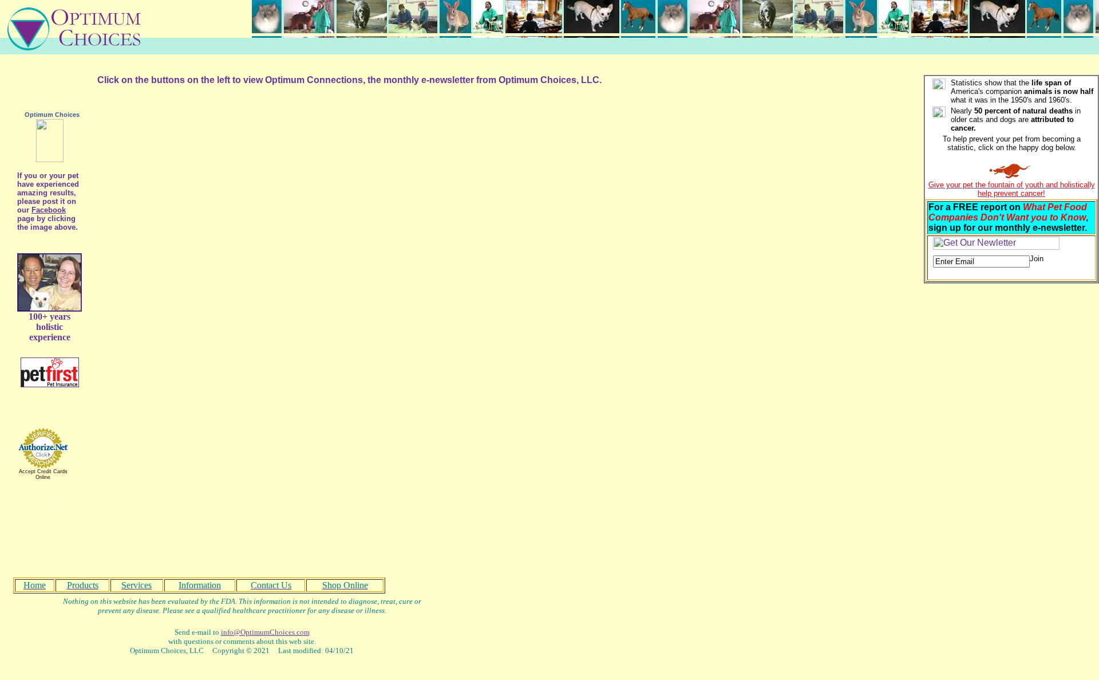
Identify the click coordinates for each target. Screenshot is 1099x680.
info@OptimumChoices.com (265, 632)
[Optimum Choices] (50, 159)
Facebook (48, 210)
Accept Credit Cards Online (43, 474)
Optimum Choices (52, 114)
